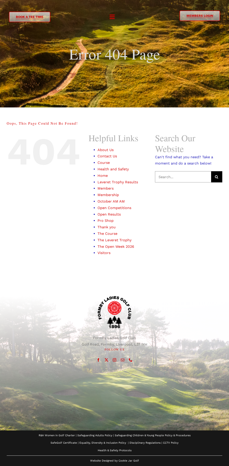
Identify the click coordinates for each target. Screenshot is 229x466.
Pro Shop (106, 220)
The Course (107, 233)
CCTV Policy (170, 442)
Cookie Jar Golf (129, 460)
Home (103, 175)
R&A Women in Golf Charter (57, 435)
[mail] (122, 360)
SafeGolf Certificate (64, 442)
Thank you (107, 227)
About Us (106, 150)
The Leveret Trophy (114, 240)
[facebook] (98, 360)
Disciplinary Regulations (145, 442)
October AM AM (111, 201)
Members (106, 188)
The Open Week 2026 (116, 246)
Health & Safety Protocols (114, 450)
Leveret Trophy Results (118, 182)
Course (104, 162)
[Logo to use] (114, 298)
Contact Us (107, 156)
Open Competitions (114, 208)
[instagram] (114, 360)
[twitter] (106, 360)
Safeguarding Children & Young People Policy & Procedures (153, 435)
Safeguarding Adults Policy (94, 435)
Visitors (104, 253)
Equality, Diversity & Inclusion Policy (102, 442)
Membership (108, 195)
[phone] (130, 360)
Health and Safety (113, 169)
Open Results (109, 214)
